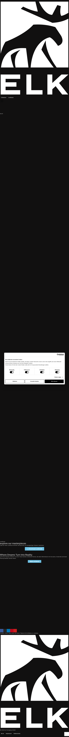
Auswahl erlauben (34, 381)
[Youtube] (15, 630)
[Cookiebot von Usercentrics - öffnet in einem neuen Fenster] (58, 355)
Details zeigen (58, 377)
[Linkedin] (8, 630)
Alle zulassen (54, 381)
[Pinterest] (11, 630)
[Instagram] (5, 630)
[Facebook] (1, 630)
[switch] (27, 372)
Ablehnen (15, 381)
